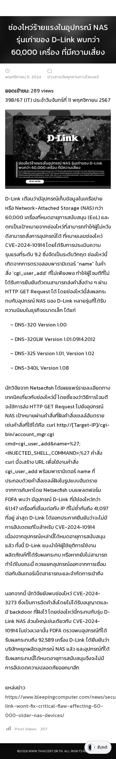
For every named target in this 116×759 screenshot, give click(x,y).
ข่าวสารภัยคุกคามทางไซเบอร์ (73, 77)
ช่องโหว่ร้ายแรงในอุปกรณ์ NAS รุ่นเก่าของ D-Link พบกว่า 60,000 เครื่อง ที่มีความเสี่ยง (58, 40)
